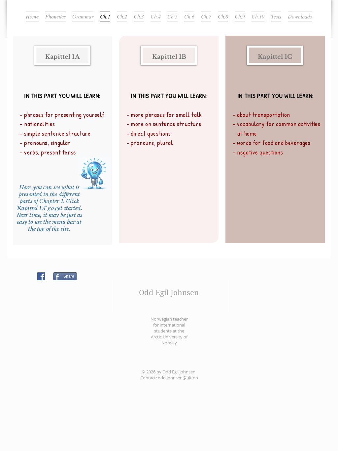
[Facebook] (41, 276)
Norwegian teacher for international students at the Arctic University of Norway (169, 331)
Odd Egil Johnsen (169, 292)
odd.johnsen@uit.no (178, 378)
